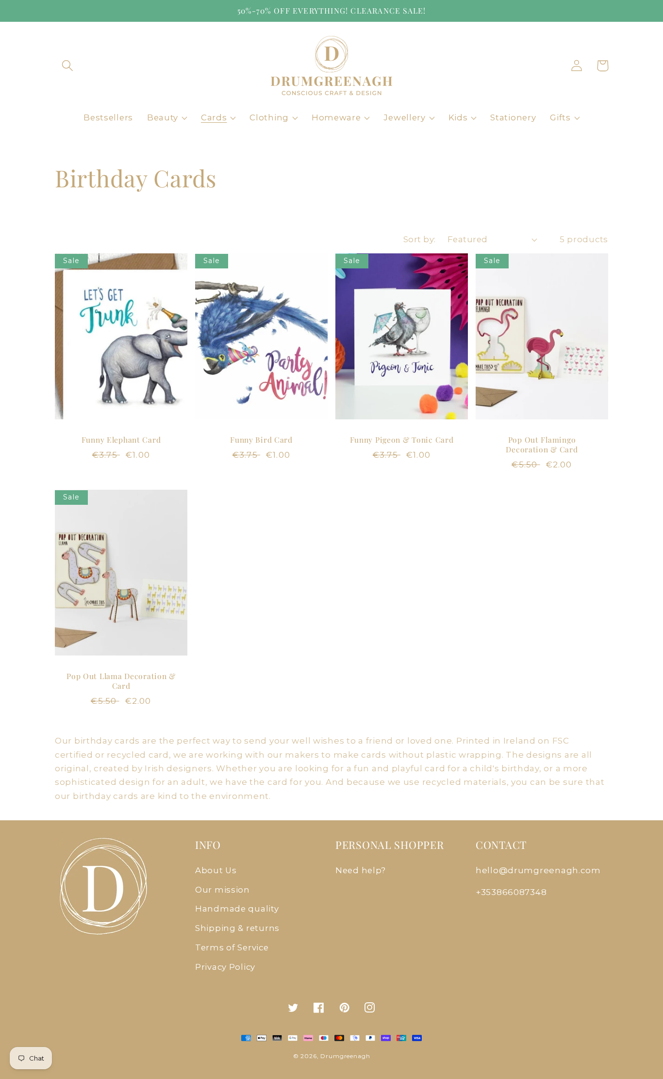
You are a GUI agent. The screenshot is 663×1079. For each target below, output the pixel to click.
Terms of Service (232, 947)
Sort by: (419, 239)
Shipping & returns (237, 928)
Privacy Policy (225, 967)
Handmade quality (237, 908)
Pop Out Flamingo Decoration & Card (542, 444)
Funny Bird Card (261, 440)
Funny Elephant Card (121, 440)
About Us (216, 870)
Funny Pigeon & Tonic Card (402, 440)
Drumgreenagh (345, 1056)
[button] (68, 66)
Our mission (222, 890)
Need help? (360, 870)
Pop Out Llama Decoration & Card (121, 681)
